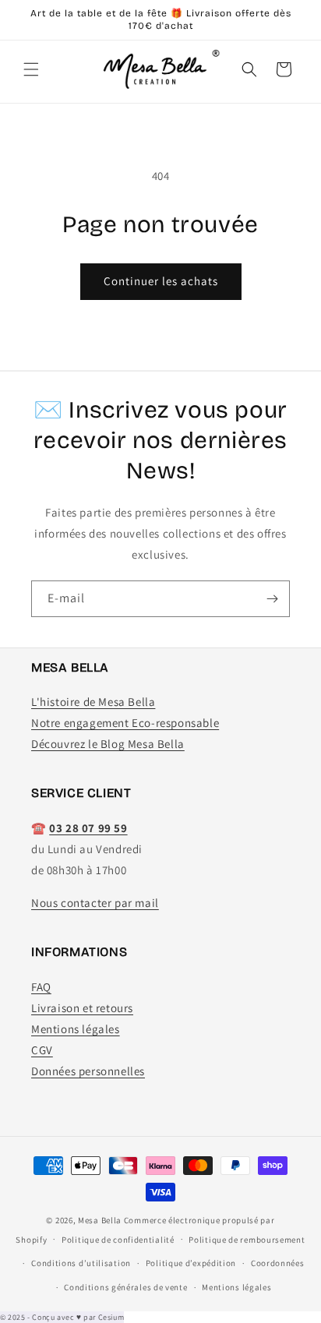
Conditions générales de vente (125, 1287)
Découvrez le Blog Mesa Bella (108, 743)
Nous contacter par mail (95, 902)
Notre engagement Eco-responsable (125, 722)
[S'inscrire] (272, 598)
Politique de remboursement (247, 1239)
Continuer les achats (161, 280)
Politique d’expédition (191, 1263)
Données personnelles (88, 1071)
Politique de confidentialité (118, 1239)
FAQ (41, 986)
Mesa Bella (100, 1220)
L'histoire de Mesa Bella (93, 701)
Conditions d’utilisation (81, 1263)
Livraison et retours (82, 1007)
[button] (31, 69)
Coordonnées (278, 1263)
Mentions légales (75, 1028)
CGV (42, 1050)
